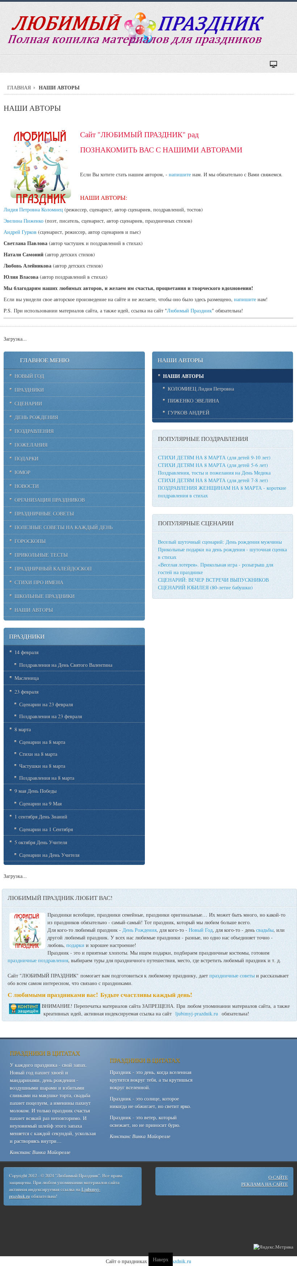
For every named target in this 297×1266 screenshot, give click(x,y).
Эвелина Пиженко (23, 220)
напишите (180, 174)
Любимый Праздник (189, 310)
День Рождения (139, 929)
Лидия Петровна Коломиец (33, 209)
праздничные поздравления (38, 960)
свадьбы (264, 929)
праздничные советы (232, 975)
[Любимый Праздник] (137, 29)
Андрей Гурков (20, 231)
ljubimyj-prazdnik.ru (196, 1013)
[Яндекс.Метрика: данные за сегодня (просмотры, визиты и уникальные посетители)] (273, 1247)
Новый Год (201, 929)
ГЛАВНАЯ (19, 87)
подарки (75, 945)
